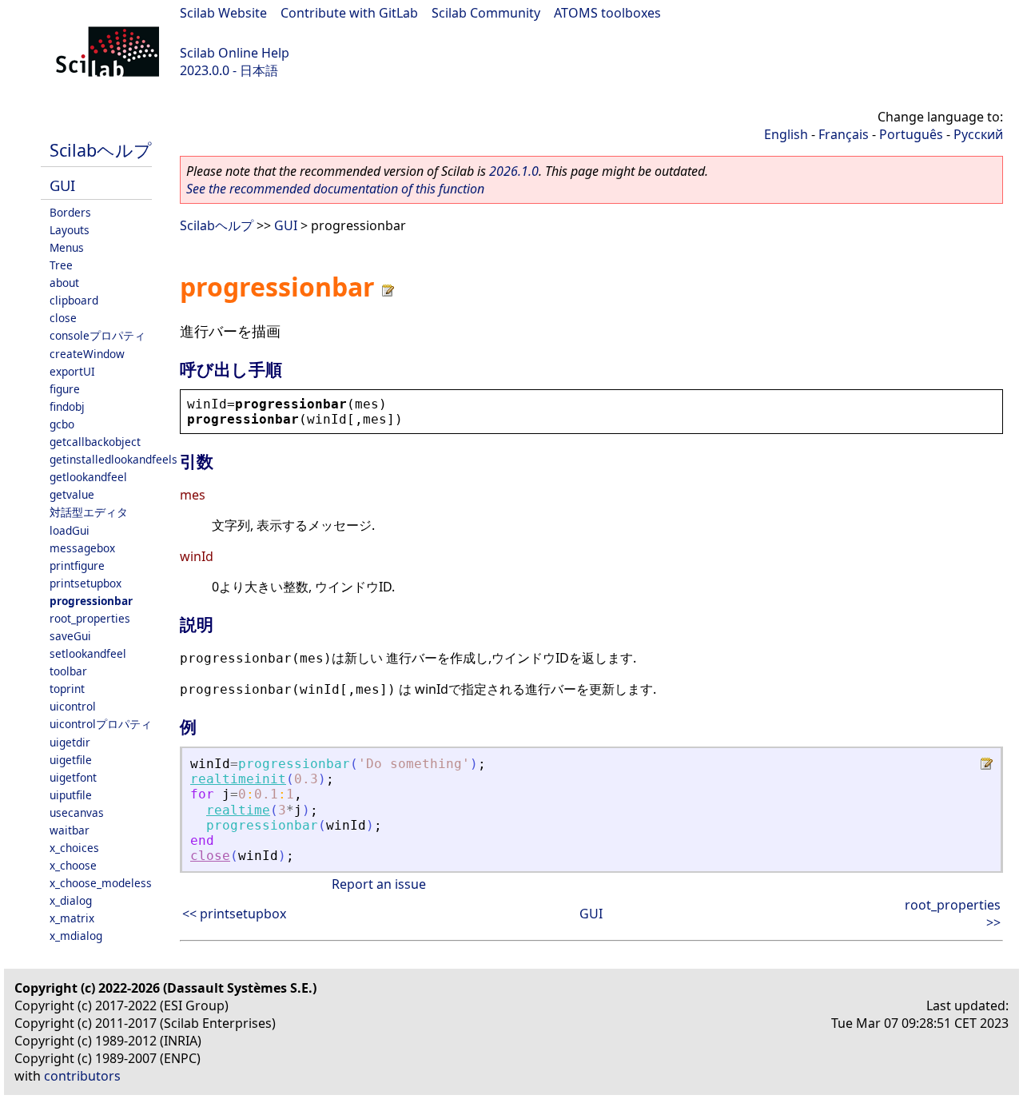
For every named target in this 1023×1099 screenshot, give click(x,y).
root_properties (90, 618)
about (64, 282)
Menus (67, 247)
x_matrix (72, 918)
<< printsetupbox (234, 913)
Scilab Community (486, 13)
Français (843, 134)
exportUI (72, 371)
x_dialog (71, 900)
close (63, 317)
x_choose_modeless (101, 882)
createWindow (87, 353)
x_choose (73, 865)
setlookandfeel (88, 653)
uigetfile (71, 759)
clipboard (74, 300)
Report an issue (379, 884)
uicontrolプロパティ (101, 723)
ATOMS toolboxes (607, 13)
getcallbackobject (95, 441)
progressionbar (91, 600)
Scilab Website (223, 13)
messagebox (82, 547)
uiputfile (71, 794)
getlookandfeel (88, 476)
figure (65, 388)
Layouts (70, 229)
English (786, 134)
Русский (978, 134)
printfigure (77, 565)
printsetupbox (85, 583)
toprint (67, 688)
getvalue (72, 494)
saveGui (70, 635)
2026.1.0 (514, 171)
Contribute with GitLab (349, 13)
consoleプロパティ (97, 335)
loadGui (70, 530)
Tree (61, 265)
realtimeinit (238, 778)
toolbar (68, 671)
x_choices (74, 847)
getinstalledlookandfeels (113, 459)
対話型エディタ (89, 512)
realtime (238, 810)
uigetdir (70, 742)
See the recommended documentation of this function (335, 188)
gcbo (62, 424)
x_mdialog (76, 935)
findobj (67, 406)
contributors (82, 1076)
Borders (70, 212)
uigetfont (73, 777)
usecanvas (77, 812)
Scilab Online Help (234, 53)
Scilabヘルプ (101, 149)
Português (911, 134)
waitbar (70, 830)
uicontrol (73, 706)
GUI (62, 185)
